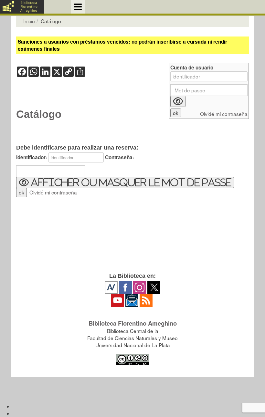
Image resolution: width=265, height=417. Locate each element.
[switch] (125, 182)
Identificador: (31, 157)
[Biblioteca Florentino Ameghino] (22, 7)
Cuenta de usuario (191, 67)
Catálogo (38, 114)
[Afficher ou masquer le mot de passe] (178, 101)
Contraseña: (119, 157)
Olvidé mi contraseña (53, 192)
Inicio (29, 21)
